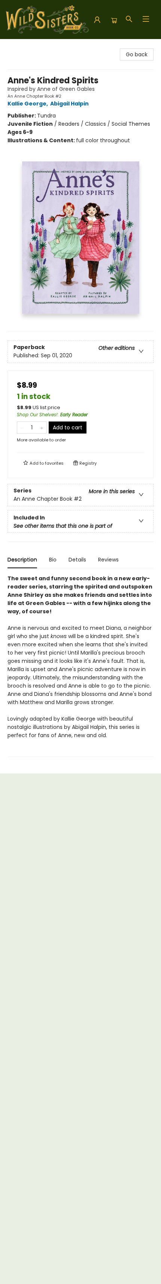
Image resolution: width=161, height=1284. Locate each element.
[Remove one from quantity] (22, 427)
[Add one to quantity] (41, 427)
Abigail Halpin (69, 103)
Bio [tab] (53, 559)
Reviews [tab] (108, 559)
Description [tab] (22, 559)
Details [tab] (77, 559)
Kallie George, (28, 103)
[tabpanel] (80, 665)
